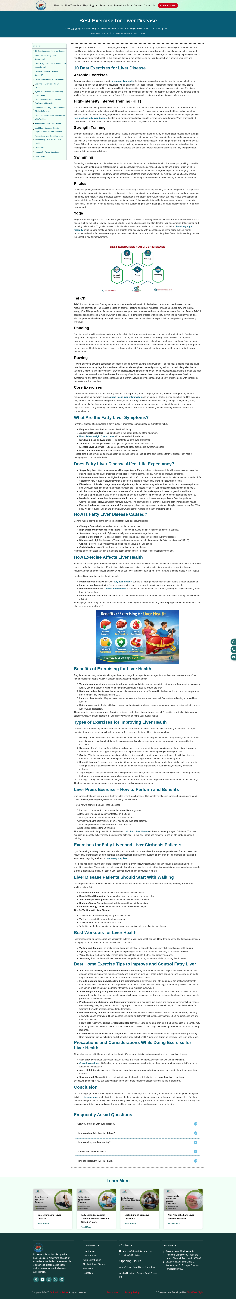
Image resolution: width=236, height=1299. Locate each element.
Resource (104, 5)
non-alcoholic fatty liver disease (90, 118)
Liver (143, 33)
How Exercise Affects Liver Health (49, 79)
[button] (137, 1124)
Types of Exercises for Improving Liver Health (49, 93)
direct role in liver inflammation (126, 397)
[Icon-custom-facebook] (36, 1279)
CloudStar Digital (195, 1292)
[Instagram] (49, 1279)
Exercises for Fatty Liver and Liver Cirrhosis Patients (49, 109)
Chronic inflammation (115, 589)
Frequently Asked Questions (47, 152)
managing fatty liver (117, 858)
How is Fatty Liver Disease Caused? (46, 73)
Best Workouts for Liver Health (48, 123)
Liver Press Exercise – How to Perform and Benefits (48, 101)
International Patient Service (127, 5)
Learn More (40, 156)
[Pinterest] (61, 1279)
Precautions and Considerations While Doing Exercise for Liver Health (49, 139)
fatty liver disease (123, 582)
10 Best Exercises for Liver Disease (50, 51)
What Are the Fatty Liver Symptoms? (45, 57)
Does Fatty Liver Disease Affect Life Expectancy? (50, 65)
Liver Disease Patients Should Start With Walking (50, 117)
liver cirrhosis (90, 1097)
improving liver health (123, 81)
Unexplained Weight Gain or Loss (96, 436)
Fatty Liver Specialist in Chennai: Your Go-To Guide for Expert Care (95, 1218)
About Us (58, 5)
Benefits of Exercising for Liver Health (48, 85)
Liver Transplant (73, 5)
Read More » (43, 1223)
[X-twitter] (55, 1279)
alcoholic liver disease (137, 831)
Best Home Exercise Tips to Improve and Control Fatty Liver (48, 130)
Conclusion (40, 147)
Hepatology (88, 5)
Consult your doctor (89, 1063)
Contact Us (149, 5)
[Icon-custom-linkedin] (42, 1279)
